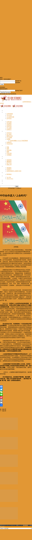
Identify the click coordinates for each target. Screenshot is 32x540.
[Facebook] (16, 386)
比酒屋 (8, 139)
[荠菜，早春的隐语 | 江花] (9, 484)
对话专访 (9, 133)
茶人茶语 (9, 134)
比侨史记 (9, 129)
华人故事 (9, 128)
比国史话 (9, 142)
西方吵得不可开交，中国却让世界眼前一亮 (18, 410)
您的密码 (17, 82)
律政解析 (9, 168)
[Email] (16, 402)
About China (10, 178)
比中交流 (9, 118)
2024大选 (9, 115)
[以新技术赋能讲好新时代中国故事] (9, 501)
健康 (8, 151)
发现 (4, 145)
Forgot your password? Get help (8, 86)
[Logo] (6, 107)
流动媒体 (25, 525)
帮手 (4, 166)
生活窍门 (9, 169)
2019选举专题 (10, 117)
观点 (4, 131)
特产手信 (9, 163)
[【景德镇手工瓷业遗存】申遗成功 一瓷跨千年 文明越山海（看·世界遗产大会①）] (9, 429)
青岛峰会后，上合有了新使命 (14, 409)
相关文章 (3, 414)
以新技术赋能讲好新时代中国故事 (11, 504)
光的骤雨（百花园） (6, 452)
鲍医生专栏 (10, 136)
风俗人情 (9, 164)
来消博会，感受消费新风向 (9, 469)
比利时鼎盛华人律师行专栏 (14, 171)
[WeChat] (16, 392)
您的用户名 (18, 81)
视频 (4, 156)
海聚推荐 (6, 172)
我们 (4, 183)
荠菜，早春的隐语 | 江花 (8, 487)
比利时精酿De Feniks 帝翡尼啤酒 (19, 140)
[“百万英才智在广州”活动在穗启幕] (9, 519)
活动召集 (9, 150)
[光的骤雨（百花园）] (9, 449)
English (5, 175)
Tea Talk (9, 177)
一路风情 (6, 158)
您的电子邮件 (19, 90)
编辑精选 (9, 161)
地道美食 (9, 160)
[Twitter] (16, 389)
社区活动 (9, 126)
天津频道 (9, 155)
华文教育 (9, 123)
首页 (4, 110)
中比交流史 (10, 143)
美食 (8, 147)
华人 (4, 120)
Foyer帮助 (9, 137)
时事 (4, 112)
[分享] (16, 405)
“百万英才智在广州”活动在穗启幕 (11, 522)
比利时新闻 (10, 113)
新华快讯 (9, 174)
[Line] (16, 394)
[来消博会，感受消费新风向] (9, 466)
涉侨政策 (9, 125)
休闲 (8, 148)
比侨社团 (9, 121)
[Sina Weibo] (16, 397)
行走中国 (9, 153)
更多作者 (9, 414)
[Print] (16, 400)
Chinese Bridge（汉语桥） (10, 181)
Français (5, 180)
